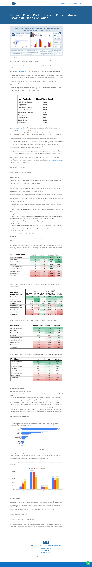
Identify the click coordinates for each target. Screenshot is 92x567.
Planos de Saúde (73, 3)
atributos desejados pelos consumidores (44, 181)
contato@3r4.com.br (46, 548)
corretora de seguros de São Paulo (24, 60)
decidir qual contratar (23, 71)
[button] (88, 563)
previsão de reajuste (15, 128)
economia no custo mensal (57, 160)
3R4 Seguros (64, 3)
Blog (81, 3)
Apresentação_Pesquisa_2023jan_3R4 (42, 93)
